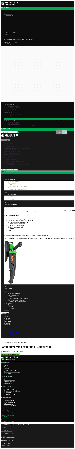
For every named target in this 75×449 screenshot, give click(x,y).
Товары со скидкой (10, 394)
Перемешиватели (9, 163)
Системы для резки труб (12, 154)
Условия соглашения (10, 370)
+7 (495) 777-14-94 (10, 32)
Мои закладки (8, 404)
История (10, 306)
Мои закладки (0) (13, 106)
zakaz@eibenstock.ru (7, 440)
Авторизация (8, 15)
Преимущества (12, 204)
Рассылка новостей (10, 405)
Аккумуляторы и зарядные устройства (16, 164)
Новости (7, 323)
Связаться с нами (9, 380)
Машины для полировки (12, 151)
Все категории (8, 143)
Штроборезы (8, 156)
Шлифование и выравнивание (17, 189)
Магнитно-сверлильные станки (14, 161)
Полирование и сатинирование (18, 186)
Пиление (7, 158)
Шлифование (8, 146)
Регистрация (8, 14)
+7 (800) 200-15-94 (10, 34)
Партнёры (7, 392)
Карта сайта (8, 383)
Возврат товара (9, 381)
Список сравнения (14, 107)
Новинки (7, 145)
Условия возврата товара (12, 372)
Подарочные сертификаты (12, 391)
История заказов (9, 402)
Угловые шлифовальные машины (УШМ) (17, 148)
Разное (6, 166)
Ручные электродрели (11, 149)
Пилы (10, 184)
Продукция (11, 179)
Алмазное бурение (10, 159)
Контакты (7, 324)
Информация (12, 194)
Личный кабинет (9, 400)
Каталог (6, 316)
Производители (9, 389)
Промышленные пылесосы (12, 153)
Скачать (10, 288)
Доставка (11, 305)
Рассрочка (11, 308)
